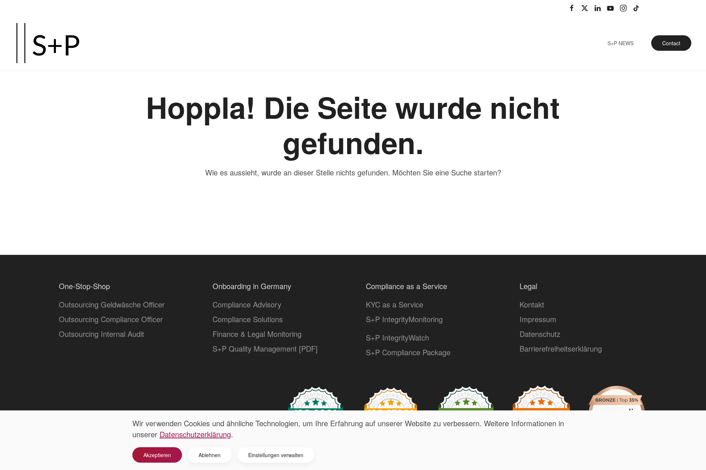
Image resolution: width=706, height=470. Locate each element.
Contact (671, 43)
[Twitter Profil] (584, 7)
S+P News (620, 43)
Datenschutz (540, 333)
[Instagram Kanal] (623, 7)
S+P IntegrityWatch (397, 337)
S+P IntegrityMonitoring (404, 319)
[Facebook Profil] (571, 7)
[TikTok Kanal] (636, 7)
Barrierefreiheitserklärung (561, 348)
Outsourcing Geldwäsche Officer (112, 304)
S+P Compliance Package (408, 352)
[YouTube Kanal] (610, 7)
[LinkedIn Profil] (597, 7)
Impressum (538, 319)
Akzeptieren (157, 455)
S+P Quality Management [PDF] (265, 348)
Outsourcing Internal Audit (101, 333)
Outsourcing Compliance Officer (111, 319)
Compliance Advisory (247, 304)
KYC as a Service (394, 304)
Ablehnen (210, 455)
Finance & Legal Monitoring (257, 333)
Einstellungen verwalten (275, 455)
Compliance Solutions (248, 319)
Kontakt (532, 304)
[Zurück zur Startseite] (48, 43)
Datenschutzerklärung (195, 434)
